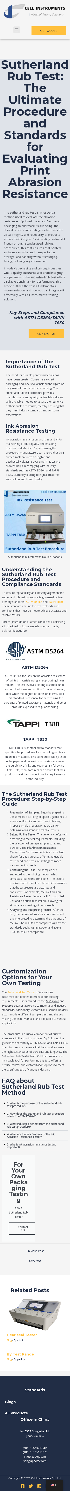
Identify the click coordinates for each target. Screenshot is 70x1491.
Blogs (11, 1402)
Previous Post (35, 1251)
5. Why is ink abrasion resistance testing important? (31, 1146)
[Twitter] (31, 1486)
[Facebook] (22, 1486)
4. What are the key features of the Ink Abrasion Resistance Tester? (30, 1135)
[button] (16, 29)
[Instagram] (39, 1486)
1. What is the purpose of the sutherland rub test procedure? (34, 1104)
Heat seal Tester (22, 1335)
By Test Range (20, 1354)
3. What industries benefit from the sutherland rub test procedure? (35, 1125)
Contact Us (23, 1228)
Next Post (35, 1260)
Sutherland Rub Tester (21, 992)
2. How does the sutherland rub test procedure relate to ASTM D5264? (36, 1115)
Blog (9, 1340)
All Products (16, 1413)
